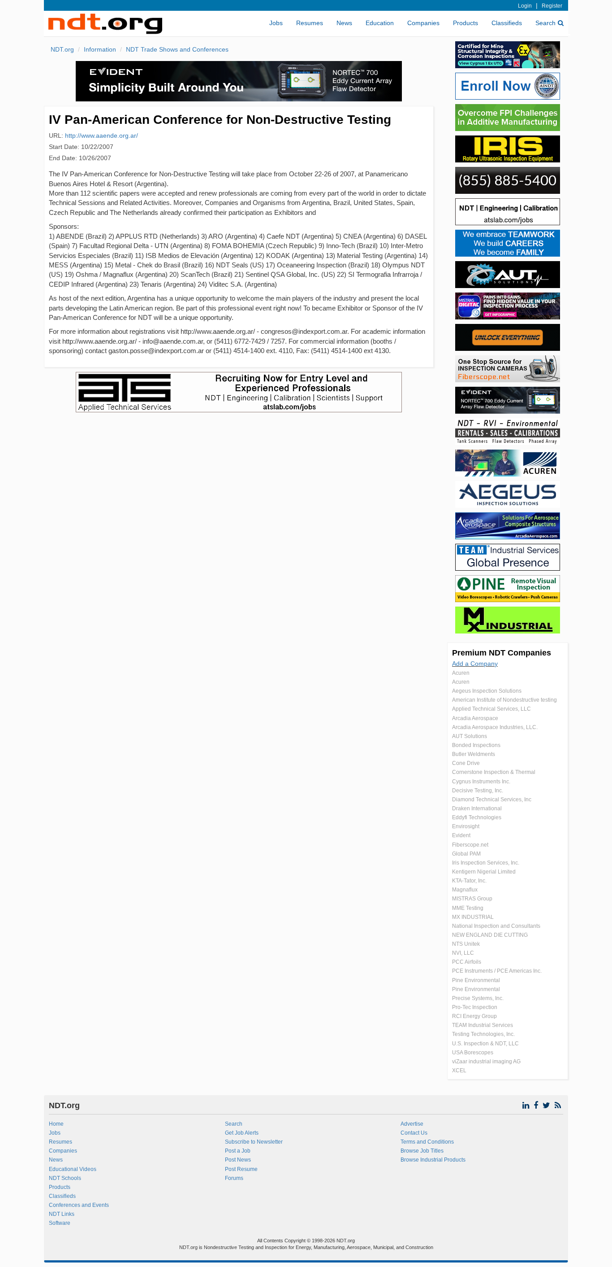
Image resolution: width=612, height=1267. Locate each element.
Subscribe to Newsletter (254, 1142)
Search (545, 22)
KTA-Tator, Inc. (469, 881)
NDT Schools (65, 1178)
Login (525, 6)
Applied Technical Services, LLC (491, 709)
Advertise (412, 1124)
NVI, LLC (463, 953)
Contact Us (414, 1133)
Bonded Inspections (476, 745)
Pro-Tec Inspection (474, 1007)
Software (59, 1223)
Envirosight (465, 826)
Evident (461, 835)
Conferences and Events (79, 1205)
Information (100, 49)
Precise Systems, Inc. (478, 998)
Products (465, 22)
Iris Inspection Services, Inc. (485, 863)
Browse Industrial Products (433, 1160)
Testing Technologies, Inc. (483, 1034)
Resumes (309, 22)
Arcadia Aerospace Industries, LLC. (495, 727)
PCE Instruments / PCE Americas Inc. (497, 971)
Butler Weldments (473, 754)
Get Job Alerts (242, 1133)
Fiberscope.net (470, 845)
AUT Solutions (469, 736)
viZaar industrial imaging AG (486, 1061)
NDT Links (61, 1214)
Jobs (276, 22)
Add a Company (475, 663)
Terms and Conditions (427, 1142)
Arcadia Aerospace (475, 718)
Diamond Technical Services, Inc (491, 799)
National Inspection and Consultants (496, 926)
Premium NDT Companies (501, 652)
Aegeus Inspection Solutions (486, 691)
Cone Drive (466, 763)
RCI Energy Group (474, 1016)
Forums (234, 1178)
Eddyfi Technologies (476, 817)
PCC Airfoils (466, 962)
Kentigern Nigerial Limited (484, 872)
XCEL (459, 1070)
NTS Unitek (466, 944)
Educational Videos (72, 1169)
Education (380, 22)
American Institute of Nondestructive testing (504, 700)
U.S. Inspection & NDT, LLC (485, 1043)
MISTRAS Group (472, 899)
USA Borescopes (472, 1052)
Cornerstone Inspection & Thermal (493, 772)
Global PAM (466, 854)
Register (552, 6)
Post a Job (237, 1151)
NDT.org (62, 49)
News (344, 22)
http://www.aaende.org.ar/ (101, 135)
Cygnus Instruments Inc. (481, 781)
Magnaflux (465, 890)
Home (56, 1124)
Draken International (477, 808)
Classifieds (506, 22)
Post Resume (241, 1169)
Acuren (461, 673)
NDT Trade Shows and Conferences (177, 49)
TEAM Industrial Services (482, 1025)
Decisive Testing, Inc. (477, 790)
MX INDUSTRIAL (473, 917)
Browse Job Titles (422, 1151)
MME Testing (467, 908)
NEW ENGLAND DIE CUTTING (490, 935)
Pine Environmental (476, 980)
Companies (423, 22)
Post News (238, 1160)
